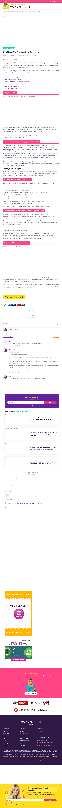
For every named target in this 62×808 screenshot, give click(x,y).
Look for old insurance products (13, 84)
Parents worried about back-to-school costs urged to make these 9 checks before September (42, 419)
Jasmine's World (31, 693)
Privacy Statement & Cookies (27, 742)
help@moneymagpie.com (43, 733)
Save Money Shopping (9, 48)
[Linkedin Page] (44, 745)
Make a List (7, 75)
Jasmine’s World (24, 733)
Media (4, 738)
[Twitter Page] (39, 745)
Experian (47, 171)
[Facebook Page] (37, 745)
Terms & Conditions (24, 740)
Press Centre (23, 735)
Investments (6, 736)
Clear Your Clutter (7, 742)
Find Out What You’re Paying (12, 77)
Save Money (6, 733)
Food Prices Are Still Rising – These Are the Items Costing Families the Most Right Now (43, 462)
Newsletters (23, 745)
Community (6, 745)
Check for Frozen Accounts (11, 86)
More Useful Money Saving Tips (12, 88)
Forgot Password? (9, 499)
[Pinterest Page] (49, 745)
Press (21, 736)
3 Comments (32, 55)
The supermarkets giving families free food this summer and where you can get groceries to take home (43, 434)
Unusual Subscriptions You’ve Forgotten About (16, 81)
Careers (22, 743)
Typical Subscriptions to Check (12, 79)
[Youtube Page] (46, 745)
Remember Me (10, 492)
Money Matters (6, 735)
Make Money (6, 731)
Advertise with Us (24, 738)
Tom (10, 376)
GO (50, 402)
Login (57, 324)
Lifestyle (19, 11)
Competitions (6, 743)
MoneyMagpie (6, 11)
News (4, 740)
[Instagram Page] (42, 745)
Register (34, 474)
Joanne (11, 341)
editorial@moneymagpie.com (44, 737)
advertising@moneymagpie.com (45, 742)
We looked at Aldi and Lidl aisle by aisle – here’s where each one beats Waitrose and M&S (42, 448)
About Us (22, 731)
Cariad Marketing (37, 760)
